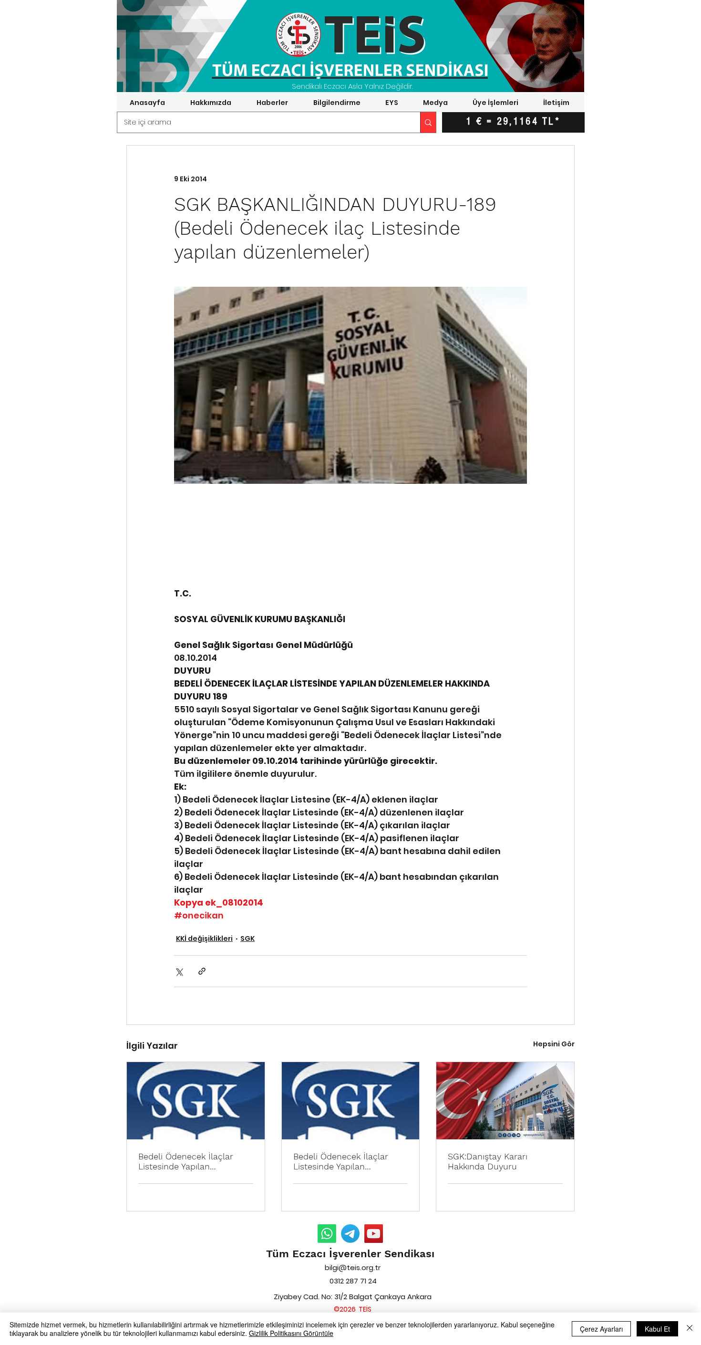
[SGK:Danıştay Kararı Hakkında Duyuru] (505, 1100)
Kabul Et (657, 1329)
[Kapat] (689, 1328)
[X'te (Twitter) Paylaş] (178, 971)
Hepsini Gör (554, 1044)
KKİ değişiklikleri (204, 938)
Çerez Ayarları (601, 1329)
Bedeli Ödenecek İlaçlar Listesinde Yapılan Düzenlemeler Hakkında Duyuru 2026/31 (341, 1161)
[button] (210, 102)
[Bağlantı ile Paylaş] (201, 971)
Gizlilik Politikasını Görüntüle (291, 1333)
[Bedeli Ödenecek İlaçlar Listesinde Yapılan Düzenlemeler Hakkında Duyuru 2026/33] (196, 1100)
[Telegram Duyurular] (350, 1233)
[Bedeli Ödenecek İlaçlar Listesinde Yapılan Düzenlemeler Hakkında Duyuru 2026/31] (351, 1100)
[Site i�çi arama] (428, 122)
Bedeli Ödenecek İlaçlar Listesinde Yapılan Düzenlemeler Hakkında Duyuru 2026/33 (186, 1161)
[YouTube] (373, 1233)
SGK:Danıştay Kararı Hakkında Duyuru (487, 1161)
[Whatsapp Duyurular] (327, 1233)
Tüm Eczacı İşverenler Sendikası (350, 1254)
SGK (247, 938)
